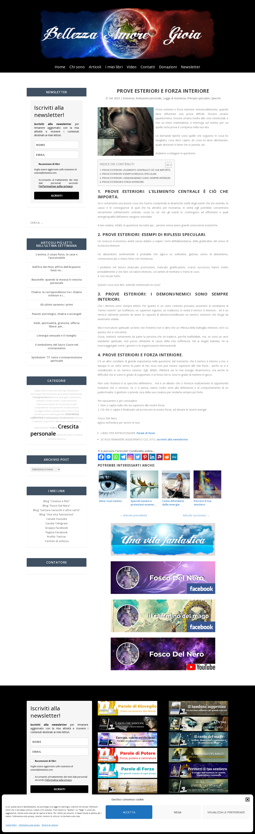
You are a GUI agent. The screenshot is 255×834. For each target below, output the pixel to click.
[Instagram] (130, 457)
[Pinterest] (145, 457)
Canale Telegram (56, 523)
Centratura (75, 397)
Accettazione (67, 417)
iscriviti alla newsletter (172, 439)
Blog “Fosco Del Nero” (57, 505)
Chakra (53, 427)
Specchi (215, 98)
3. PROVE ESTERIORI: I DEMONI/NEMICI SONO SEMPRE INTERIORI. (135, 178)
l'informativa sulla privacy (56, 186)
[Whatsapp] (116, 457)
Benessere (62, 435)
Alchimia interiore (57, 439)
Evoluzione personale (148, 98)
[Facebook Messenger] (108, 457)
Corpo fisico (49, 421)
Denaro (48, 411)
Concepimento (56, 407)
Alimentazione (49, 394)
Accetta (129, 812)
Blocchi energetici (60, 397)
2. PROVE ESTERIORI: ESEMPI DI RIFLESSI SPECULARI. (128, 174)
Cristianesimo (51, 417)
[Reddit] (167, 457)
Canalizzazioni (41, 414)
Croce (76, 411)
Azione (77, 421)
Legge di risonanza (174, 98)
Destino (79, 435)
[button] (247, 799)
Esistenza (128, 98)
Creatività (37, 421)
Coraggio (39, 411)
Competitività (41, 407)
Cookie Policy (11, 825)
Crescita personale (54, 430)
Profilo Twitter (56, 536)
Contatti (148, 67)
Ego (64, 390)
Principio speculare (198, 98)
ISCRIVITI (56, 195)
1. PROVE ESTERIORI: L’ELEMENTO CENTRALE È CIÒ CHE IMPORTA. (135, 170)
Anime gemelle (57, 414)
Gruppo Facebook (56, 528)
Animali (58, 390)
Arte (64, 411)
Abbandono (73, 390)
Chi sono (77, 67)
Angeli (37, 390)
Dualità (67, 407)
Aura (59, 394)
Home (60, 67)
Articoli (95, 67)
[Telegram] (123, 457)
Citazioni (40, 400)
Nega (177, 812)
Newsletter (190, 67)
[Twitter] (137, 457)
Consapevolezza (41, 397)
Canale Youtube (56, 519)
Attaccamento (42, 427)
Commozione (52, 400)
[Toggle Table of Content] (166, 165)
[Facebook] (101, 457)
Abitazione (61, 421)
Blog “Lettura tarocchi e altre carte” (56, 510)
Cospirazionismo (68, 400)
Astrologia (36, 394)
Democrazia (47, 390)
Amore (71, 435)
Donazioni (168, 67)
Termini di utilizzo (50, 825)
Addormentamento (72, 394)
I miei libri (114, 67)
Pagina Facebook (57, 532)
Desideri (57, 411)
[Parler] (159, 457)
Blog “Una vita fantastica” (56, 514)
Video (131, 67)
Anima (70, 421)
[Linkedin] (152, 457)
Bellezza (78, 418)
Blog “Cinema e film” (56, 501)
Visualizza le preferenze (226, 812)
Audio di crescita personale (63, 404)
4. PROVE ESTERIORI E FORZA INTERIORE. (122, 182)
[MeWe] (174, 457)
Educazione (42, 404)
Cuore (69, 411)
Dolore (75, 407)
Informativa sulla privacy (29, 825)
